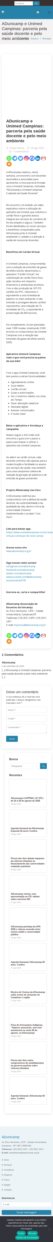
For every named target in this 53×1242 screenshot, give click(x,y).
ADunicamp (10, 1137)
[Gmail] (43, 158)
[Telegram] (14, 158)
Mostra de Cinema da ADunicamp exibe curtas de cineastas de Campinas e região (28, 995)
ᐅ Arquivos (7, 1175)
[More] (9, 164)
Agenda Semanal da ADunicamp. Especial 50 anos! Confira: (27, 829)
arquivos (35, 38)
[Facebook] (32, 158)
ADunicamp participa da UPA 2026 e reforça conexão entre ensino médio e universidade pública (25, 930)
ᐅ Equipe (6, 1185)
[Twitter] (20, 158)
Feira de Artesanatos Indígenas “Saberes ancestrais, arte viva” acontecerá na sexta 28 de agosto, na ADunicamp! (27, 1029)
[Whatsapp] (9, 158)
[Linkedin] (37, 158)
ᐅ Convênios (8, 1170)
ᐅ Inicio (5, 1160)
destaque (46, 38)
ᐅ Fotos (6, 1180)
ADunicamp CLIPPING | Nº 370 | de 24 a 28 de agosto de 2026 (27, 799)
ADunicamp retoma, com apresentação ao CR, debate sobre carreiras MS (25, 896)
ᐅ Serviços (7, 1165)
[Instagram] (26, 158)
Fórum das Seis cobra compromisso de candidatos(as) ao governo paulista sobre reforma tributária (27, 1064)
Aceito (21, 1233)
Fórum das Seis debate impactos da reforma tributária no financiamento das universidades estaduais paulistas (28, 862)
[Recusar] (49, 1229)
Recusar (32, 1233)
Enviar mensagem (26, 1212)
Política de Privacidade (27, 1237)
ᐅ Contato (7, 1190)
